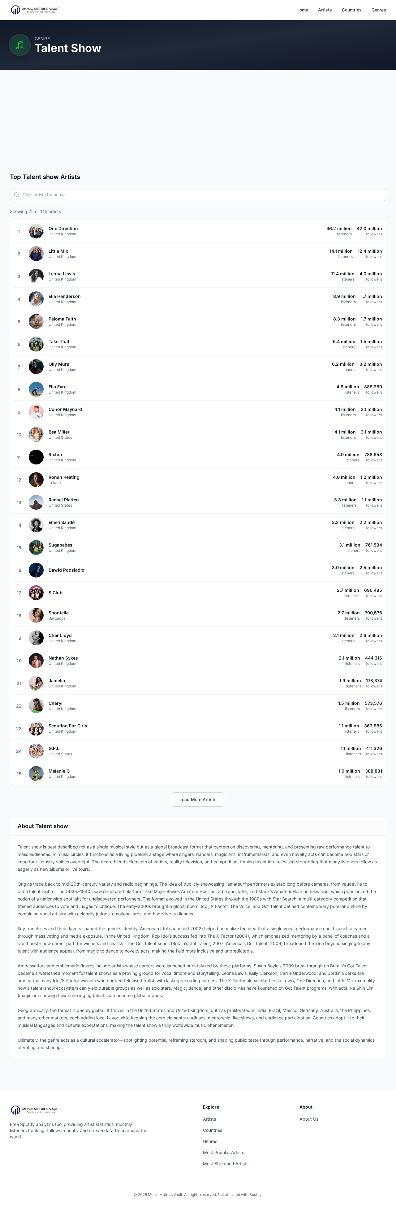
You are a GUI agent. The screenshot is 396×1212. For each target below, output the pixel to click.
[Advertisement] (198, 126)
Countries (352, 9)
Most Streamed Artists (225, 1163)
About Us (308, 1119)
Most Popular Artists (223, 1152)
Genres (379, 9)
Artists (325, 9)
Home (302, 9)
